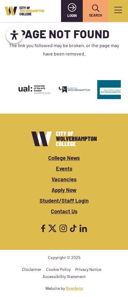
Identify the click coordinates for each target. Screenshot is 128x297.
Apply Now (64, 190)
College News (64, 158)
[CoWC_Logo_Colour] (24, 11)
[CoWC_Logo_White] (64, 138)
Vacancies (64, 180)
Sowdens (74, 289)
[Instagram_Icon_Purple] (63, 228)
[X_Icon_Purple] (52, 228)
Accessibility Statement (64, 277)
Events (64, 169)
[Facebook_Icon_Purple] (43, 228)
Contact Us (64, 212)
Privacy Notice (88, 270)
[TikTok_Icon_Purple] (73, 228)
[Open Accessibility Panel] (14, 35)
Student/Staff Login (64, 201)
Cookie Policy (58, 270)
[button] (95, 8)
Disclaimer (31, 270)
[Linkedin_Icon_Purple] (83, 228)
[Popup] (118, 11)
